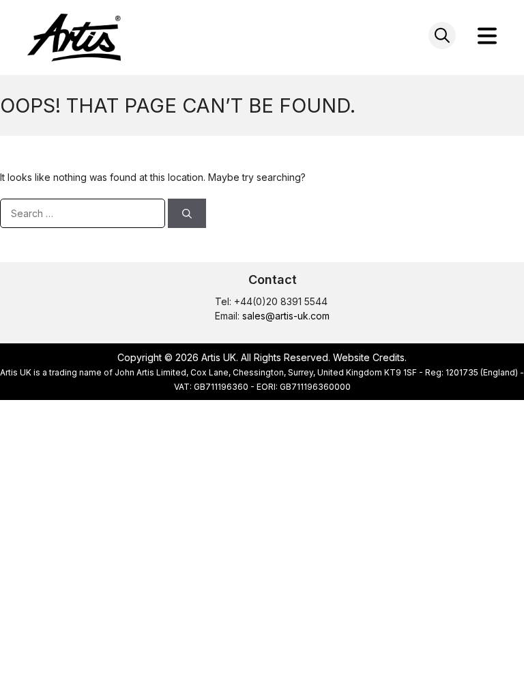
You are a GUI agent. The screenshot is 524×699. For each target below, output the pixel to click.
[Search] (187, 213)
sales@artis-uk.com (286, 316)
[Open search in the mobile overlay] (442, 35)
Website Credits (369, 357)
